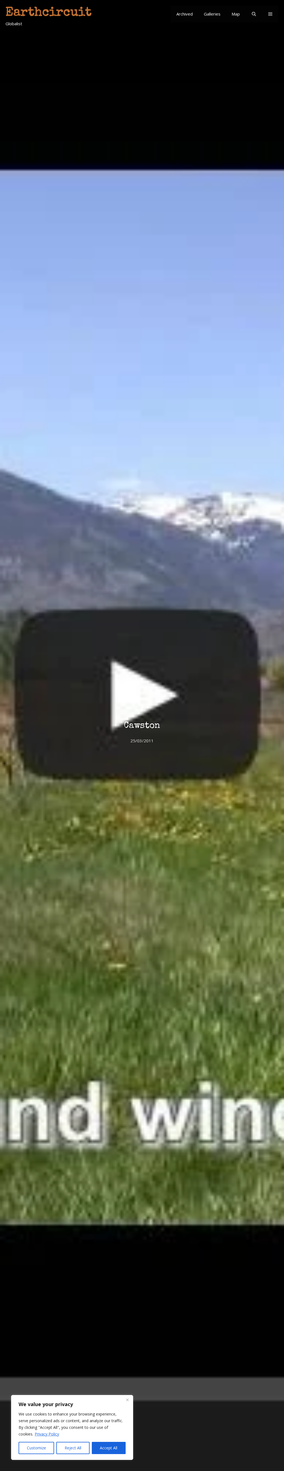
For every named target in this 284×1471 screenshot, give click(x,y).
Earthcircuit (49, 13)
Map (236, 14)
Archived (184, 14)
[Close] (127, 1399)
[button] (270, 14)
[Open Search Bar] (253, 14)
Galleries (212, 14)
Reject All (73, 1447)
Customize (36, 1447)
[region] (72, 1427)
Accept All (108, 1447)
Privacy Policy (47, 1434)
